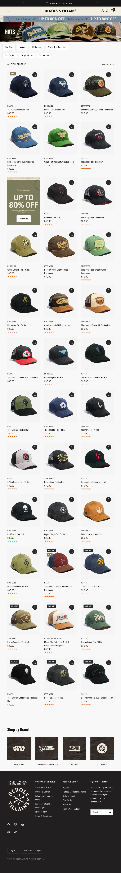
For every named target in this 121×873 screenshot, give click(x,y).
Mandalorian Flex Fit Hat (17, 586)
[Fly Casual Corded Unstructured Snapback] (23, 138)
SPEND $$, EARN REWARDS (69, 3)
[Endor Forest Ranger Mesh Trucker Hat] (97, 86)
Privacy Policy (41, 811)
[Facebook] (10, 824)
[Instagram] (17, 824)
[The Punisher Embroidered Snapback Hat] (23, 674)
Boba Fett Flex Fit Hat (53, 697)
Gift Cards (67, 800)
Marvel (22, 47)
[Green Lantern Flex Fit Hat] (23, 246)
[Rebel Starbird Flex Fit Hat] (97, 510)
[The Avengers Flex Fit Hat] (23, 86)
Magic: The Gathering (57, 47)
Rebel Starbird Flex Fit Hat (92, 534)
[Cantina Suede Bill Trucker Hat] (60, 301)
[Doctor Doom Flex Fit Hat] (97, 618)
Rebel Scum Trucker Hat (54, 482)
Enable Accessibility (72, 808)
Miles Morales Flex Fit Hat (92, 161)
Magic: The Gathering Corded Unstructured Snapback (56, 644)
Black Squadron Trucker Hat (92, 217)
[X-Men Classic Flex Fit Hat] (23, 458)
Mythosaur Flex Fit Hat (17, 325)
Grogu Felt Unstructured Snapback (59, 161)
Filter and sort (18, 64)
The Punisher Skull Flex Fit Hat (94, 377)
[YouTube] (24, 825)
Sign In (66, 787)
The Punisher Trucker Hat (17, 429)
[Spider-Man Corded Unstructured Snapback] (60, 563)
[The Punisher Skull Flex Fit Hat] (97, 354)
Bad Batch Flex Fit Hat (16, 534)
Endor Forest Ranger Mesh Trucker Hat (97, 109)
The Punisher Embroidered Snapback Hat (22, 699)
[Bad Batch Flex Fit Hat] (23, 510)
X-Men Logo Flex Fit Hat (91, 586)
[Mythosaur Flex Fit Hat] (23, 301)
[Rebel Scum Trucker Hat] (60, 458)
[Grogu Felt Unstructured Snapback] (60, 138)
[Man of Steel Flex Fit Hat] (60, 86)
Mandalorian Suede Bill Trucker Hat (95, 325)
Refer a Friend (69, 796)
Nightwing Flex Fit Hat (53, 377)
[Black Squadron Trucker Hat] (97, 193)
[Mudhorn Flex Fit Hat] (97, 406)
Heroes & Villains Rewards (74, 791)
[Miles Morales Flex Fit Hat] (97, 138)
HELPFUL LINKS (70, 782)
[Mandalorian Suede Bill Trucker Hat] (97, 301)
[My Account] (102, 11)
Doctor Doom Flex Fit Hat (91, 642)
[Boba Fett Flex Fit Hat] (60, 674)
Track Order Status (43, 787)
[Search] (107, 11)
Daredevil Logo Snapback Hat (93, 482)
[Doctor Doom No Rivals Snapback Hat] (97, 674)
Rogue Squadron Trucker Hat (19, 642)
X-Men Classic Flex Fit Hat (18, 482)
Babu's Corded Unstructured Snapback (56, 271)
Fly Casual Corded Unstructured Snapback (20, 163)
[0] (112, 11)
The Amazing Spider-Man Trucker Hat (22, 377)
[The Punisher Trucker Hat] (23, 406)
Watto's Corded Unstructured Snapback (93, 271)
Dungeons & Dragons (47, 764)
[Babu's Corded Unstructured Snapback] (60, 246)
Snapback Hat (27, 55)
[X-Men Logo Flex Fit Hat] (97, 563)
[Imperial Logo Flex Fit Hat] (60, 510)
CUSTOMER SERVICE (45, 782)
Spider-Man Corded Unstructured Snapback (58, 588)
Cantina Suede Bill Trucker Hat (57, 325)
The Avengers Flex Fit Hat (18, 109)
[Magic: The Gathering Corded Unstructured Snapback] (60, 618)
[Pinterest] (10, 832)
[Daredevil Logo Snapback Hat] (97, 458)
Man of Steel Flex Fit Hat (54, 109)
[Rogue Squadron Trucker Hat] (23, 618)
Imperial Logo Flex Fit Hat (55, 534)
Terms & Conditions (43, 816)
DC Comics (36, 47)
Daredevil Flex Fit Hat (53, 217)
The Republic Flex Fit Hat (54, 429)
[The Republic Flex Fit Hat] (60, 406)
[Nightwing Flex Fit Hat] (60, 354)
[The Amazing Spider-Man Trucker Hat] (23, 354)
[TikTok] (17, 832)
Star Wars (9, 47)
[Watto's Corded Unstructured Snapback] (97, 246)
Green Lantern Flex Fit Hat (18, 269)
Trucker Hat (44, 55)
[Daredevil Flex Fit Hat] (60, 193)
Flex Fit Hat (9, 55)
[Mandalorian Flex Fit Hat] (23, 563)
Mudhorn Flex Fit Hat (90, 429)
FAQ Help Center (42, 791)
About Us (67, 804)
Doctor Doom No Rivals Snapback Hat (97, 697)
